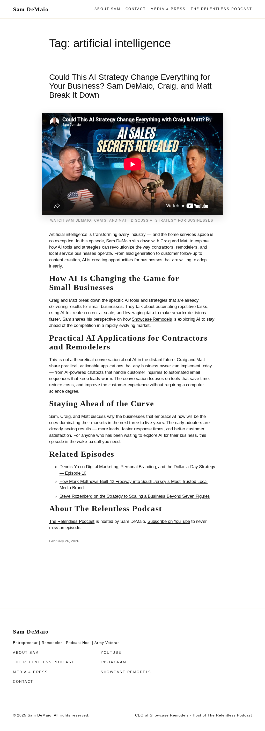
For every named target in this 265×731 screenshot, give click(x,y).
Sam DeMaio (30, 9)
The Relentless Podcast (72, 521)
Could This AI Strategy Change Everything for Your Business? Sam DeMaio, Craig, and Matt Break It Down (130, 86)
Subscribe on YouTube (169, 521)
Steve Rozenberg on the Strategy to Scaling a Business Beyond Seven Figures (135, 496)
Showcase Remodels (152, 319)
